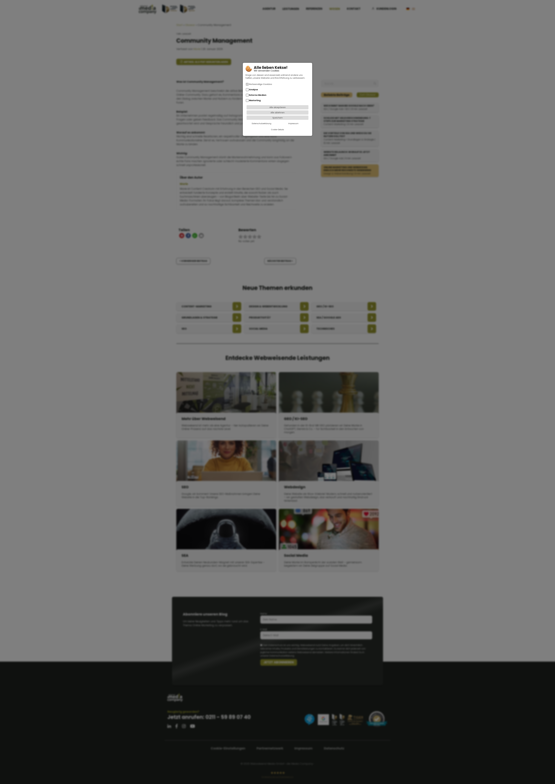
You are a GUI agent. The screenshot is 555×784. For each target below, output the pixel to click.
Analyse (253, 89)
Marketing (255, 100)
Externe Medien (257, 95)
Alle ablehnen (278, 112)
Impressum (293, 123)
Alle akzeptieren (277, 107)
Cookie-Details (277, 129)
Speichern (277, 117)
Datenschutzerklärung (261, 123)
